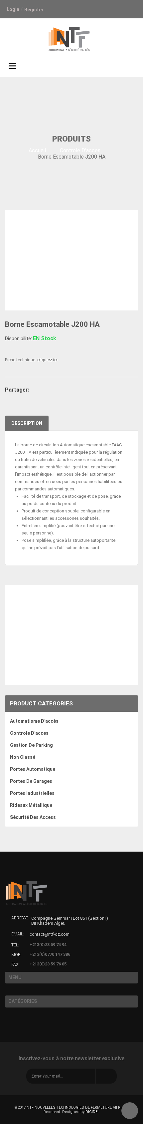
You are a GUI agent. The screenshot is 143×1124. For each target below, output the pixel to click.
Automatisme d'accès (34, 721)
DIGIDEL (92, 1112)
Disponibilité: (18, 338)
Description (26, 423)
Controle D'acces (80, 150)
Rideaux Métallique (31, 805)
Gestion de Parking (31, 745)
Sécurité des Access (33, 817)
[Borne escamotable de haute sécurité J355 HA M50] (71, 673)
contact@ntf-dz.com (50, 934)
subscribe (106, 1076)
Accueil (37, 150)
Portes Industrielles (32, 793)
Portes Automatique (32, 769)
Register (34, 9)
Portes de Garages (31, 781)
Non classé (22, 757)
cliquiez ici (47, 359)
